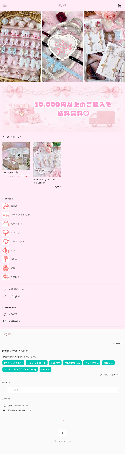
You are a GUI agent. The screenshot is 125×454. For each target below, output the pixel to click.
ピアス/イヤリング (20, 215)
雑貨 (13, 268)
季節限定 (15, 277)
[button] (4, 46)
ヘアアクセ (16, 224)
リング (14, 250)
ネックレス (16, 232)
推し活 (14, 259)
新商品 (14, 206)
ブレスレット (17, 241)
